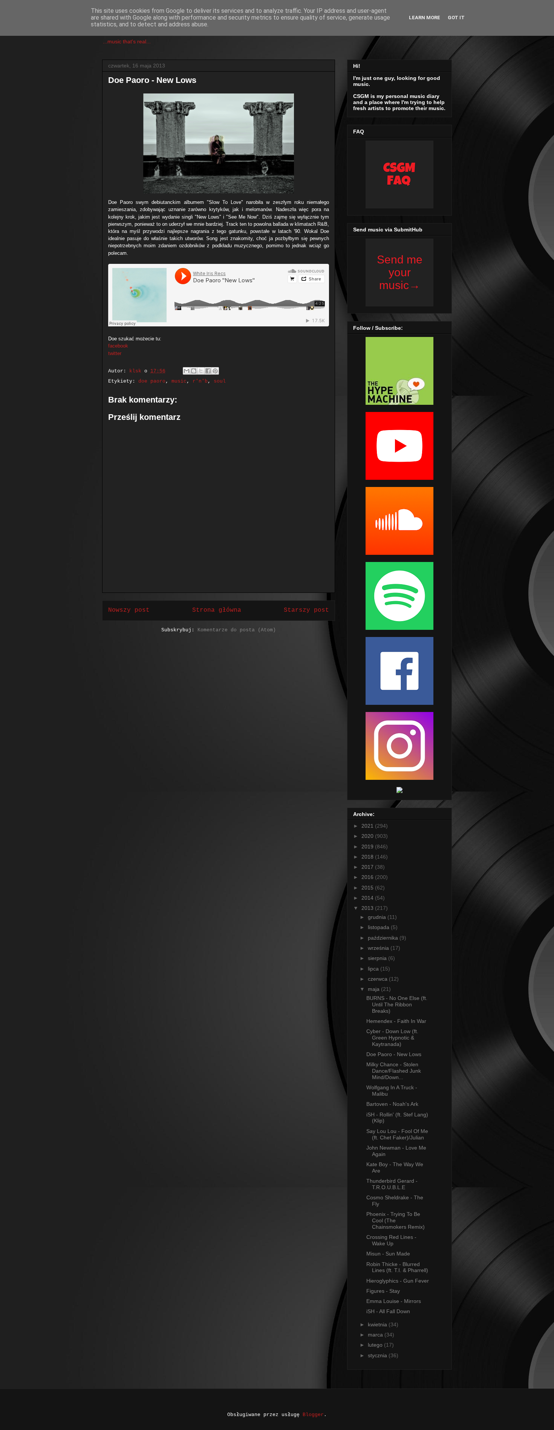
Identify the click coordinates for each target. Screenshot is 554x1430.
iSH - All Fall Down (388, 1311)
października (383, 938)
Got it (456, 17)
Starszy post (306, 610)
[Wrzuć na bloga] (193, 371)
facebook (118, 346)
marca (376, 1335)
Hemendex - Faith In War (396, 1021)
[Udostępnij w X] (201, 371)
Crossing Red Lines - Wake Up (391, 1240)
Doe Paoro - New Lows (393, 1054)
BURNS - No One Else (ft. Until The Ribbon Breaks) (396, 1004)
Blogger (313, 1415)
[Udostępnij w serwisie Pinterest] (215, 371)
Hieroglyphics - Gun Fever (397, 1281)
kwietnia (378, 1324)
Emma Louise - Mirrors (393, 1301)
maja (374, 989)
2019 (368, 847)
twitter (114, 353)
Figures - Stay (383, 1291)
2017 (368, 867)
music (179, 381)
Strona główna (216, 610)
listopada (379, 927)
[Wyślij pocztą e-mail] (186, 371)
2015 (368, 888)
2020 (368, 836)
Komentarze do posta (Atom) (236, 630)
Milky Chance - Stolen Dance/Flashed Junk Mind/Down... (393, 1070)
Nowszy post (129, 610)
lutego (376, 1345)
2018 (368, 857)
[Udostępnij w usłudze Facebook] (208, 371)
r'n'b (200, 381)
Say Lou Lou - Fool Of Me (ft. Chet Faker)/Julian (397, 1134)
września (379, 948)
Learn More (424, 17)
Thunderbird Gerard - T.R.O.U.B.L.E (392, 1184)
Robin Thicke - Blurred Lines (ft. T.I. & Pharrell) (397, 1267)
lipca (374, 969)
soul (220, 381)
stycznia (378, 1355)
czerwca (378, 979)
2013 (368, 908)
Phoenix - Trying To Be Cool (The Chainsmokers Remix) (395, 1220)
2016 (368, 877)
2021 (368, 826)
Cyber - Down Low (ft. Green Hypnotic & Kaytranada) (392, 1037)
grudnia (377, 917)
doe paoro (151, 381)
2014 (368, 898)
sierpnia (378, 958)
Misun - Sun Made (388, 1254)
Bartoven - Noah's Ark (392, 1104)
